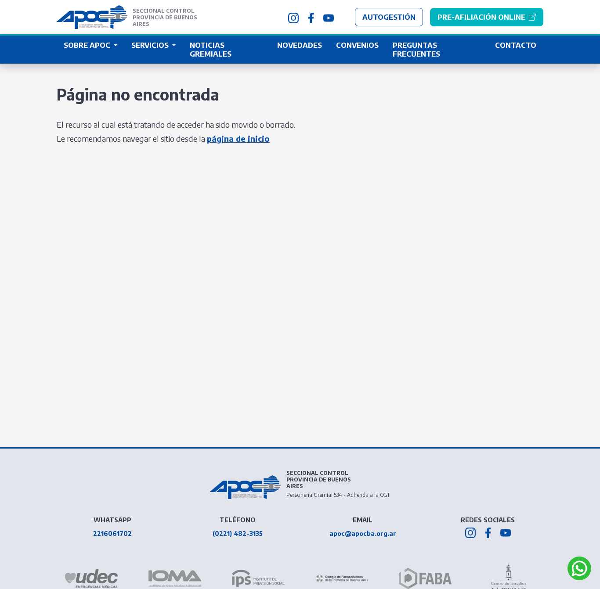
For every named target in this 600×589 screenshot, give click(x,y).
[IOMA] (175, 578)
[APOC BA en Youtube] (328, 17)
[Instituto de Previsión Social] (258, 578)
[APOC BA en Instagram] (293, 17)
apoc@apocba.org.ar (362, 533)
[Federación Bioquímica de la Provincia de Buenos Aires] (425, 578)
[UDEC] (91, 578)
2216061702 (112, 533)
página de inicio (238, 138)
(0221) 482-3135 (238, 533)
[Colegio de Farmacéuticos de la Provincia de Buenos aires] (341, 579)
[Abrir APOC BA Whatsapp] (579, 568)
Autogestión (389, 17)
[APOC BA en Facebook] (311, 17)
